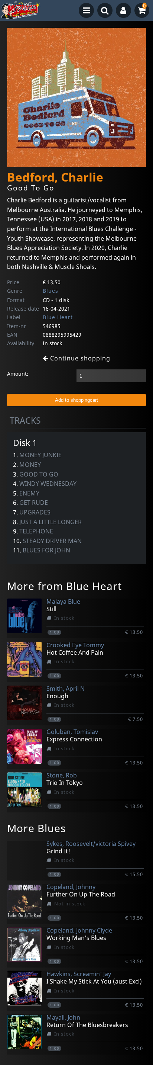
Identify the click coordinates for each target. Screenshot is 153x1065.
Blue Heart (58, 317)
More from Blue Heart (64, 586)
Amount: (17, 373)
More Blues (36, 828)
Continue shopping (79, 358)
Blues (50, 290)
